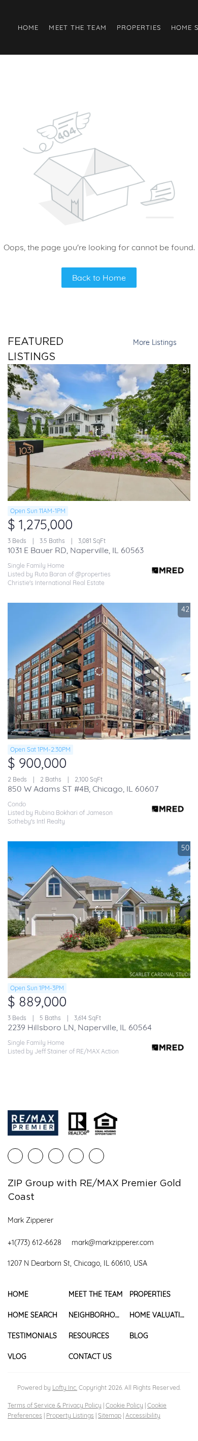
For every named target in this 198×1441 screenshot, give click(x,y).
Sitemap (109, 1415)
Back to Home (99, 277)
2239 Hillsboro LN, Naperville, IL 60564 (80, 1027)
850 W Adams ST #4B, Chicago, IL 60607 (83, 789)
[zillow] (55, 1155)
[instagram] (76, 1155)
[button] (38, 1294)
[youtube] (96, 1155)
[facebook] (15, 1155)
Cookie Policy (124, 1405)
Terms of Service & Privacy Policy (55, 1405)
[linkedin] (35, 1155)
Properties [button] (139, 27)
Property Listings (70, 1415)
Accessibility (142, 1415)
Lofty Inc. (64, 1387)
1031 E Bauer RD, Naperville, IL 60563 (76, 550)
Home (28, 27)
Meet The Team (77, 27)
